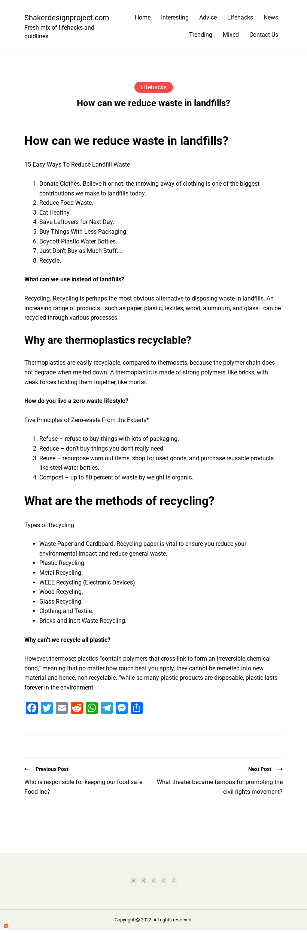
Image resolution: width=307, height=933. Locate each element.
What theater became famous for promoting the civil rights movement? (220, 786)
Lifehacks (240, 17)
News (271, 17)
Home (143, 17)
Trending (200, 34)
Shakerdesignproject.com (63, 17)
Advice (208, 17)
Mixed (231, 34)
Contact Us (263, 34)
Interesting (175, 17)
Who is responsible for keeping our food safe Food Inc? (83, 786)
